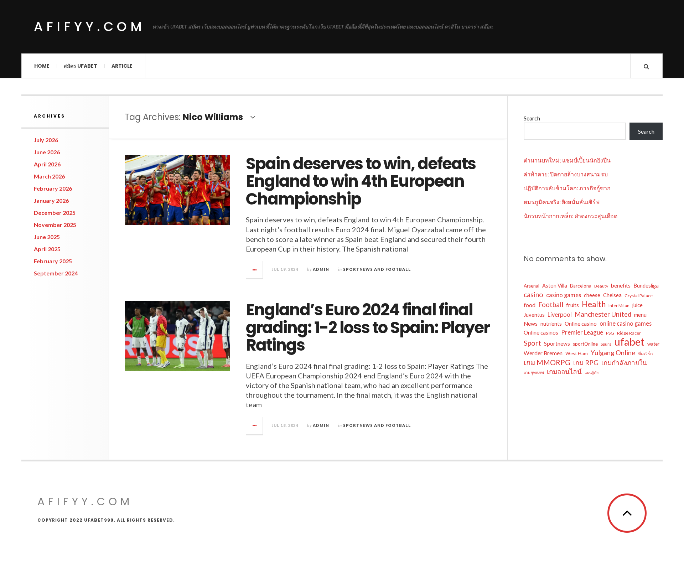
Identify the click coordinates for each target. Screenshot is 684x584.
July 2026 (46, 139)
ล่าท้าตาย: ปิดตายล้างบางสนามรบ (566, 174)
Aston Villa (554, 286)
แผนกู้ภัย (591, 372)
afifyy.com (89, 26)
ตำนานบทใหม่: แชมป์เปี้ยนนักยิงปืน (567, 160)
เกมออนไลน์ (564, 371)
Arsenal (531, 286)
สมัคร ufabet (80, 65)
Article (122, 65)
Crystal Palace (639, 295)
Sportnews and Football (377, 269)
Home (42, 65)
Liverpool (560, 314)
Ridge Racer (629, 333)
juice (637, 305)
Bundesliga (646, 286)
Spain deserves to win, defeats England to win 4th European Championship (361, 181)
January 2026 (51, 200)
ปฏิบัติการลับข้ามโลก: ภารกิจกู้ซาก (567, 188)
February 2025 (53, 261)
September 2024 (56, 273)
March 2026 (49, 176)
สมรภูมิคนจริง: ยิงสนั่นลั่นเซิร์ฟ (562, 201)
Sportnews (557, 343)
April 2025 (47, 249)
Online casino (581, 323)
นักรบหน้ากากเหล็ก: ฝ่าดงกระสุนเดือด (570, 215)
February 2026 (53, 188)
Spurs (606, 344)
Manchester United (603, 314)
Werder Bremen (543, 353)
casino (533, 294)
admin (321, 269)
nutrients (551, 324)
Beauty (601, 286)
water (653, 344)
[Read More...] (254, 269)
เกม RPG (585, 362)
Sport (532, 343)
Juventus (534, 315)
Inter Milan (618, 305)
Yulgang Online (613, 352)
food (529, 305)
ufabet (629, 341)
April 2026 (47, 164)
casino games (563, 294)
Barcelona (580, 286)
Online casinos (541, 332)
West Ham (576, 353)
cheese (592, 295)
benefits (621, 285)
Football (550, 304)
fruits (572, 305)
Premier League (582, 332)
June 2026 (47, 152)
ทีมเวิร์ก (645, 353)
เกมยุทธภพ (534, 372)
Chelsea (612, 295)
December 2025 (55, 212)
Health (594, 304)
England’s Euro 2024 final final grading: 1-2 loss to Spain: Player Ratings (367, 327)
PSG (610, 333)
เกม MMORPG (547, 362)
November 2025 (55, 224)
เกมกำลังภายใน (624, 362)
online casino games (626, 323)
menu (640, 315)
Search (532, 118)
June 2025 (47, 236)
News (531, 323)
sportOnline (585, 344)
